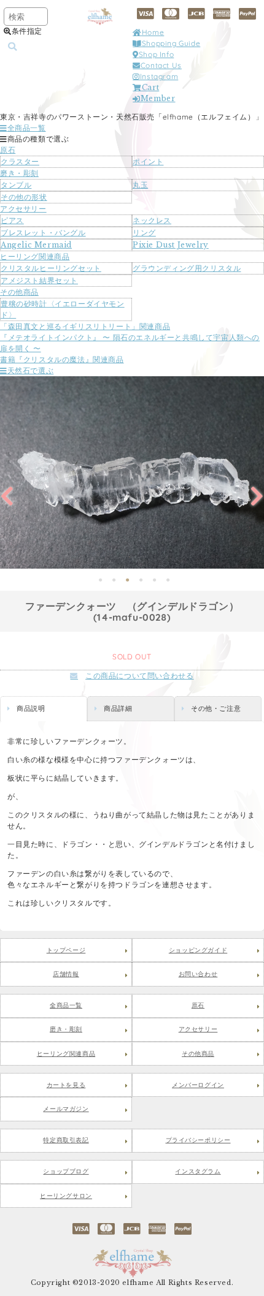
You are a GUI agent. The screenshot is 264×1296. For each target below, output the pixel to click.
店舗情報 (66, 974)
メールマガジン (65, 1109)
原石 (7, 149)
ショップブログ (65, 1171)
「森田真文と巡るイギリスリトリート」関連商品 (85, 326)
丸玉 (140, 184)
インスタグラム (197, 1171)
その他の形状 (24, 197)
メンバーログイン (198, 1085)
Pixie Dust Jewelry (171, 244)
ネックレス (152, 220)
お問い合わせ (198, 974)
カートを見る (66, 1085)
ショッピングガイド (198, 950)
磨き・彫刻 (19, 173)
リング (144, 232)
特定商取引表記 (65, 1140)
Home (153, 32)
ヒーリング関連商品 (34, 256)
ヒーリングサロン (66, 1196)
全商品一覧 (26, 127)
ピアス (12, 220)
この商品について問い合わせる (139, 675)
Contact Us (161, 65)
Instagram (159, 76)
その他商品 (19, 292)
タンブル (16, 184)
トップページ (66, 950)
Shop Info (156, 54)
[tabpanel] (132, 472)
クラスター (20, 161)
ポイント (148, 161)
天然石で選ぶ (30, 370)
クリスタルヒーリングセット (51, 268)
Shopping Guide (171, 43)
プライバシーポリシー (198, 1140)
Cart (150, 87)
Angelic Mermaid (36, 244)
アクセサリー (23, 208)
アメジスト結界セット (39, 280)
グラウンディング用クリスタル (187, 268)
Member (158, 98)
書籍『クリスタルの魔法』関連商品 (62, 359)
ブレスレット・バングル (43, 232)
